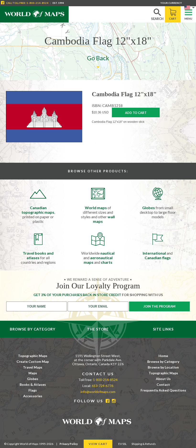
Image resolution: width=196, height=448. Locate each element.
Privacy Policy (69, 444)
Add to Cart (136, 113)
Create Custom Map (32, 361)
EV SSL (122, 444)
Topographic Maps (32, 356)
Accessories (32, 396)
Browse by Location (163, 367)
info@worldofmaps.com (98, 392)
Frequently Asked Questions (163, 390)
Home (163, 356)
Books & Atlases (33, 384)
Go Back (98, 58)
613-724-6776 (102, 386)
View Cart (98, 444)
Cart (172, 18)
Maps (32, 373)
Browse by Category (163, 361)
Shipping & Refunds (143, 444)
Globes (32, 379)
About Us (163, 379)
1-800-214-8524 (38, 2)
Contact (163, 384)
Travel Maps (32, 367)
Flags (32, 390)
